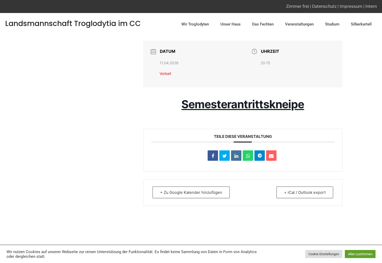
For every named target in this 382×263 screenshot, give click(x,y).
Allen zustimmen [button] (360, 254)
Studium (332, 24)
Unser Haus (230, 24)
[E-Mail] (271, 155)
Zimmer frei (297, 6)
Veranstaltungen (299, 24)
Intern (371, 6)
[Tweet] (224, 155)
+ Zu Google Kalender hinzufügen (191, 192)
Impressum (351, 6)
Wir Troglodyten (195, 24)
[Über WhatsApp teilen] (248, 155)
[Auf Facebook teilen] (213, 155)
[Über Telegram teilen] (259, 155)
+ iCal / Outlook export (305, 192)
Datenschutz (324, 6)
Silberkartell (361, 24)
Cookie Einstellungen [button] (323, 254)
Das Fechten (263, 24)
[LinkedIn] (236, 155)
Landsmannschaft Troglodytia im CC (73, 23)
